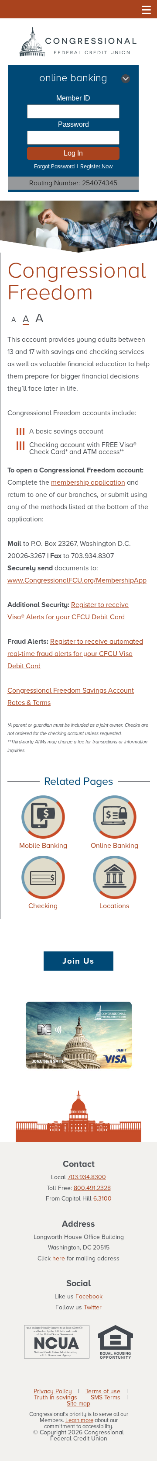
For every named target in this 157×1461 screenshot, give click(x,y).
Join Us (78, 961)
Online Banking (114, 845)
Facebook (88, 1296)
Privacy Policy (53, 1391)
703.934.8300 (87, 1177)
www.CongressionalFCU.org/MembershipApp (77, 580)
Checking (43, 906)
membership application (88, 482)
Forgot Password (54, 166)
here (58, 1258)
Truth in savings (55, 1398)
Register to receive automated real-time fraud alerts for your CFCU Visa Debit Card (75, 653)
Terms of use (102, 1391)
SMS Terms (105, 1398)
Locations (114, 906)
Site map (78, 1404)
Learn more (79, 1420)
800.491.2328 (92, 1188)
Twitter (93, 1307)
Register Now (96, 166)
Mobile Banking (43, 845)
